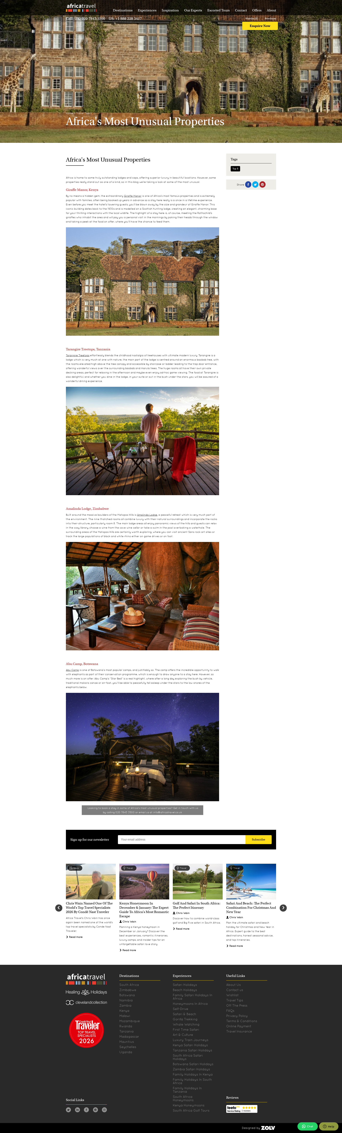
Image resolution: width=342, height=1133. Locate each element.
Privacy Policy (237, 1016)
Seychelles (127, 1047)
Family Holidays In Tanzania (187, 1089)
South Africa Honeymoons (183, 1098)
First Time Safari (186, 1029)
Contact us (234, 990)
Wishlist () (251, 18)
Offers (256, 10)
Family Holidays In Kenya (193, 1074)
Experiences (147, 10)
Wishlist (232, 995)
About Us (233, 985)
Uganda (125, 1052)
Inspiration (170, 10)
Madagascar (129, 1036)
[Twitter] (68, 1110)
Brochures (270, 18)
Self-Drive (180, 1009)
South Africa (129, 985)
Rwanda (125, 1026)
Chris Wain (129, 921)
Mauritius (126, 1042)
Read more (75, 937)
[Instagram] (104, 1110)
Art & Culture (183, 1035)
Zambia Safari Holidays (191, 1069)
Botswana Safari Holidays (193, 1064)
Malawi (124, 1016)
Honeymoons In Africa (190, 1004)
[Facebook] (86, 1110)
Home (69, 113)
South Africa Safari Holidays (188, 1057)
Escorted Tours (218, 10)
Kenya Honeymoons (188, 1105)
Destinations (123, 10)
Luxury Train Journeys (190, 1040)
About (271, 10)
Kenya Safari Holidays (190, 1045)
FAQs (230, 1010)
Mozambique (129, 1021)
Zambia (125, 1005)
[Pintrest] (95, 1110)
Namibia (126, 1000)
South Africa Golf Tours (191, 1110)
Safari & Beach (184, 1014)
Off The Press (236, 1005)
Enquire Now (260, 26)
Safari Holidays (185, 985)
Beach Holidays (185, 990)
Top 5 (235, 168)
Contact (241, 10)
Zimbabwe (127, 990)
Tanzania (126, 1031)
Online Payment (238, 1026)
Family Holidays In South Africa (192, 1081)
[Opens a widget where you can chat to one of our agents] (328, 1126)
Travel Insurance (239, 1031)
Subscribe (258, 839)
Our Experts (193, 10)
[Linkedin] (77, 1110)
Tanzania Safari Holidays (192, 1050)
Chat (310, 1126)
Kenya (124, 1010)
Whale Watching (186, 1024)
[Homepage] (81, 8)
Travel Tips (83, 113)
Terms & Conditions (241, 1021)
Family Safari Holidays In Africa (192, 996)
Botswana (127, 995)
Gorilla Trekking (185, 1019)
